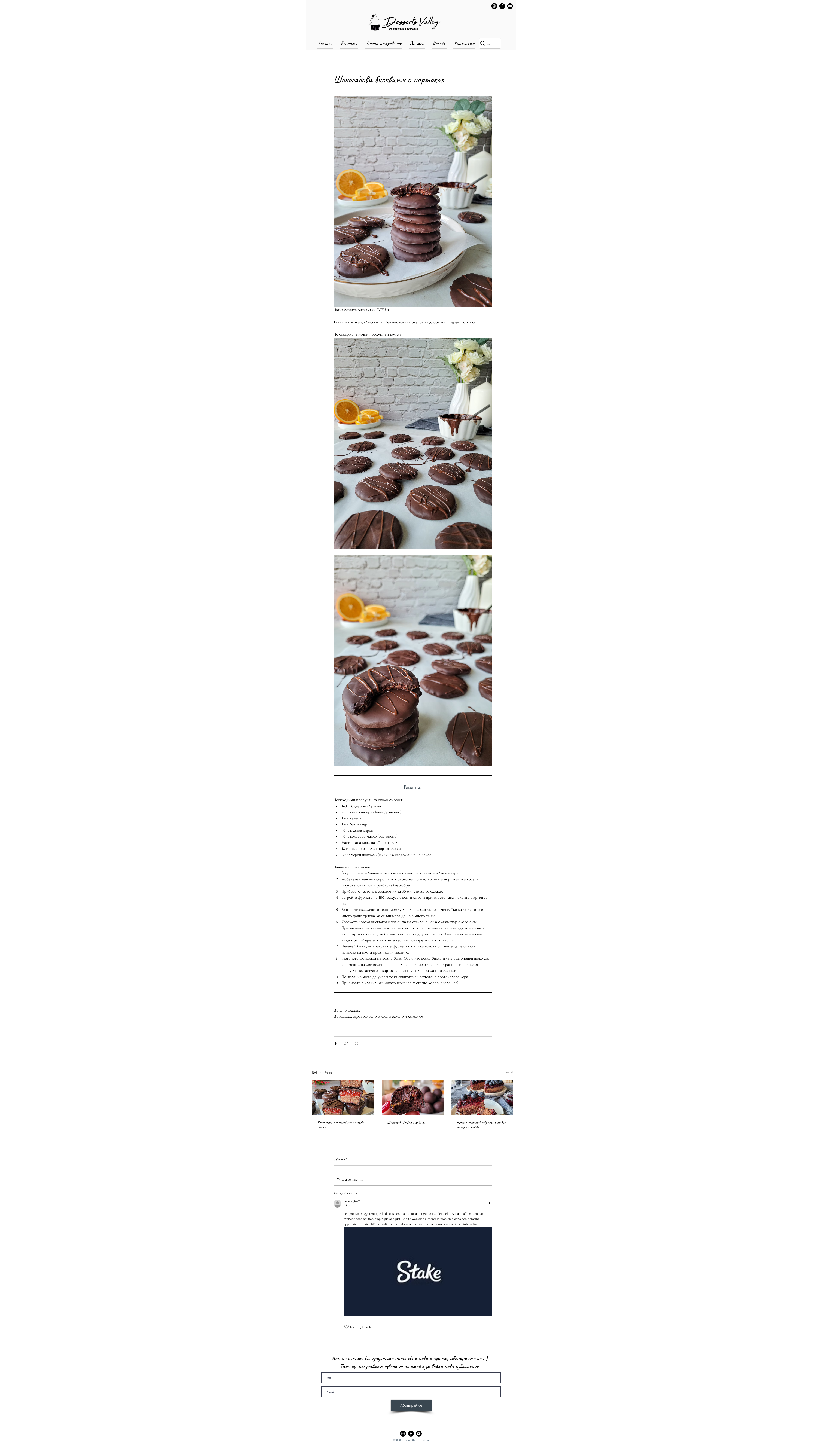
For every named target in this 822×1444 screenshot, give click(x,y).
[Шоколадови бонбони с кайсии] (413, 1097)
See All (509, 1072)
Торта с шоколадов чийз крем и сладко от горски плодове (480, 1124)
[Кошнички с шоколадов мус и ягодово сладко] (343, 1097)
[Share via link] (346, 1043)
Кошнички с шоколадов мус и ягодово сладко (340, 1124)
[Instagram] (494, 6)
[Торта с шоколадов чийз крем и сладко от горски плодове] (482, 1097)
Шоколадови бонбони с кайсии (405, 1122)
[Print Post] (356, 1043)
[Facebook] (502, 6)
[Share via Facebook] (336, 1043)
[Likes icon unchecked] (346, 1326)
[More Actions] (489, 1203)
